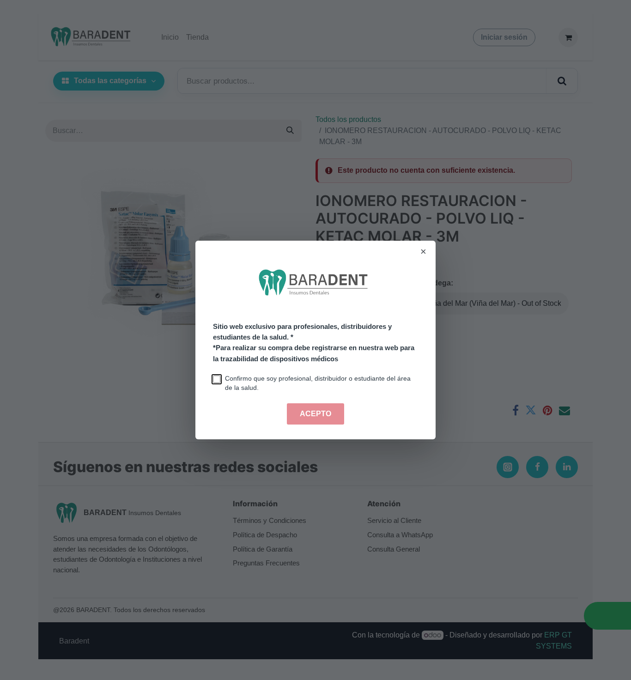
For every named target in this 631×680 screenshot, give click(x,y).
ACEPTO (315, 414)
